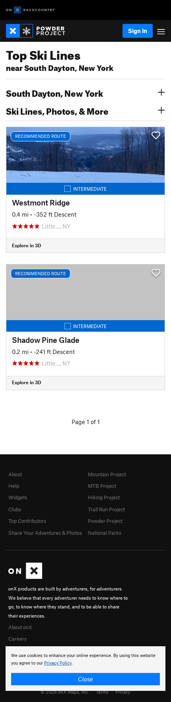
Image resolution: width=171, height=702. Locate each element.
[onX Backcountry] (30, 10)
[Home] (39, 31)
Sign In (137, 30)
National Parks (104, 533)
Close (85, 678)
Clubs (14, 509)
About (15, 474)
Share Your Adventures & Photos (45, 533)
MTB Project (102, 486)
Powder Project (105, 521)
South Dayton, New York (54, 92)
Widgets (17, 497)
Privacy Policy (58, 663)
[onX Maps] (25, 577)
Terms (102, 691)
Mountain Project (107, 474)
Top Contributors (27, 521)
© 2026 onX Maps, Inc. (65, 691)
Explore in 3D (26, 245)
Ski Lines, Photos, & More (57, 110)
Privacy (122, 691)
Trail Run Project (106, 509)
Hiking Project (104, 497)
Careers (17, 639)
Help (13, 486)
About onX (20, 627)
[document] (85, 668)
